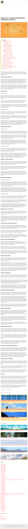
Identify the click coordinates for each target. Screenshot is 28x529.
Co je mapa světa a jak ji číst (7, 41)
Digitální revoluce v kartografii (8, 55)
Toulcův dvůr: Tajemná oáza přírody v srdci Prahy (9, 437)
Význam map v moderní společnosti (8, 58)
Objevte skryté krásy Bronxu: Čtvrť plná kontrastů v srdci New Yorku (12, 452)
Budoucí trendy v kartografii (7, 65)
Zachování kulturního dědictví (7, 67)
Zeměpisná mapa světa (8, 45)
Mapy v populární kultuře (7, 63)
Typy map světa (5, 42)
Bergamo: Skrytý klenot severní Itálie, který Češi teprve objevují (14, 409)
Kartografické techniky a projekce (8, 62)
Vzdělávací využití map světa (7, 50)
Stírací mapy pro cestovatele (9, 53)
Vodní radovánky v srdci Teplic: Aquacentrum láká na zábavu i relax (12, 430)
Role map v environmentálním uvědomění (9, 66)
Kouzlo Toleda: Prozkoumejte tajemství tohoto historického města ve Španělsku (14, 445)
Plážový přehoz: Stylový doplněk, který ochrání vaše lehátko (13, 400)
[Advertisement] (14, 9)
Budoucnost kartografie (7, 59)
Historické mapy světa (8, 54)
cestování (2, 410)
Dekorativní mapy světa (8, 49)
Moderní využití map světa (7, 46)
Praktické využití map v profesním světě (9, 57)
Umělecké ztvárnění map (7, 61)
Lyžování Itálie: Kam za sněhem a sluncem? (10, 417)
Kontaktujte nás (9, 389)
